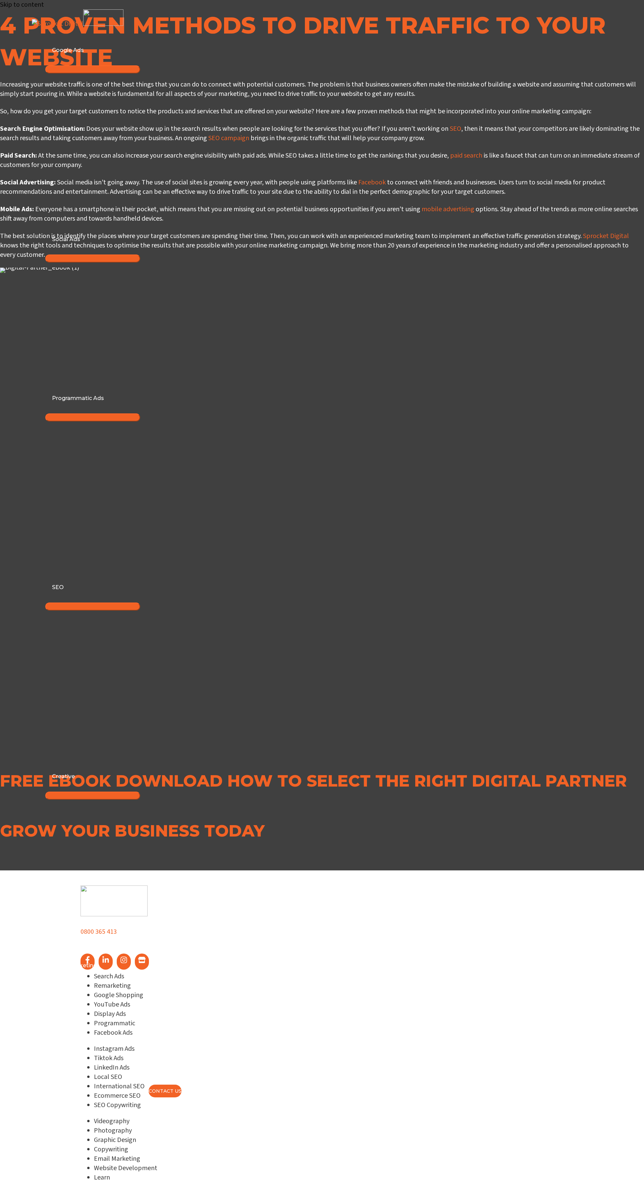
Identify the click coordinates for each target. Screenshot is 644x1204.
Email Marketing (74, 965)
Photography (113, 1130)
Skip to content (22, 4)
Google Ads (68, 50)
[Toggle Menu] (92, 69)
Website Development (125, 1168)
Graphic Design (115, 1140)
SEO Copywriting (117, 1105)
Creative (63, 776)
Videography (111, 1121)
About (60, 995)
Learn (59, 1026)
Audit (59, 1056)
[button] (32, 799)
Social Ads (66, 239)
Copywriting (111, 1149)
